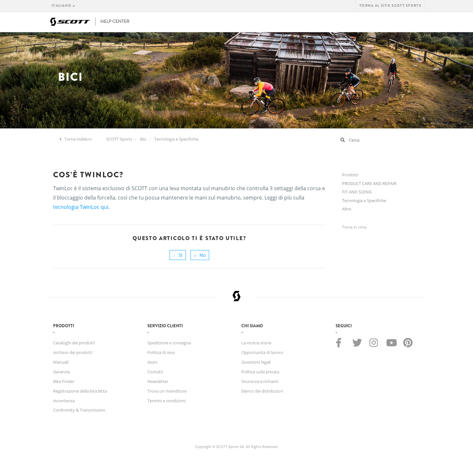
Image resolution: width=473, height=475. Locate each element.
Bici (143, 139)
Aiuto (152, 362)
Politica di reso (161, 352)
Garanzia (61, 372)
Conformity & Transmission (79, 410)
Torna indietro (77, 139)
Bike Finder (63, 381)
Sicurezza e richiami (259, 381)
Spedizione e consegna (169, 343)
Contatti (155, 372)
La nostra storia (256, 343)
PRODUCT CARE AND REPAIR (369, 183)
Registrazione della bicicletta (80, 391)
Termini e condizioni (166, 401)
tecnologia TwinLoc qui (80, 206)
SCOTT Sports (119, 139)
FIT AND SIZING (357, 192)
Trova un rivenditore (167, 391)
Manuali (61, 362)
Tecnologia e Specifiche (176, 139)
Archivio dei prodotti (72, 352)
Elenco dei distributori (262, 391)
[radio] (178, 255)
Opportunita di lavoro (262, 352)
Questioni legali (256, 362)
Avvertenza (64, 401)
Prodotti (350, 175)
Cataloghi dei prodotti (74, 343)
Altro (346, 209)
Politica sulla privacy (260, 372)
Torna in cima (354, 227)
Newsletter (157, 381)
